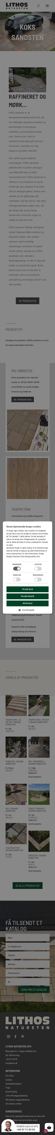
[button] (27, 611)
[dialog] (27, 567)
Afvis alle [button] (27, 603)
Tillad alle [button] (27, 589)
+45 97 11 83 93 (26, 1129)
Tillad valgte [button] (27, 596)
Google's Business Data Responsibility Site (23, 556)
